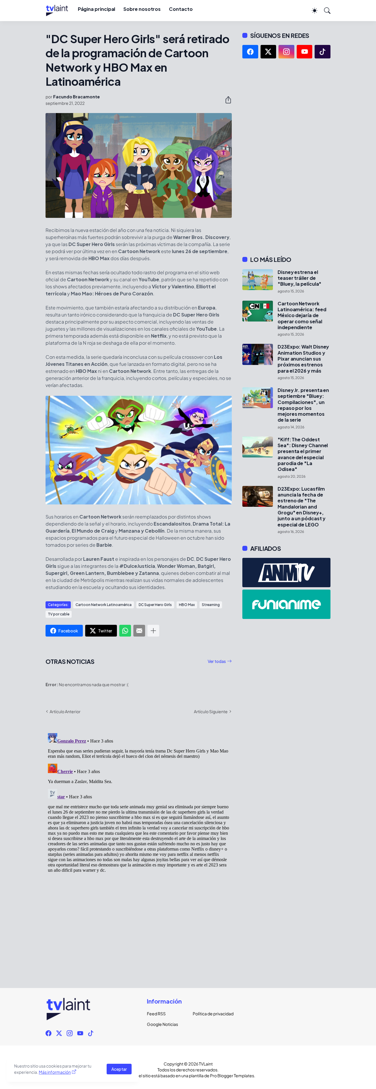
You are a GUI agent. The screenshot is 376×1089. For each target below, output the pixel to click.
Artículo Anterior (65, 711)
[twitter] (268, 51)
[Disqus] (139, 804)
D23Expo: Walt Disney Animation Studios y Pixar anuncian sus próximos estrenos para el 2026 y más (303, 358)
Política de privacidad (211, 1013)
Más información (55, 1072)
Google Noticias (162, 1024)
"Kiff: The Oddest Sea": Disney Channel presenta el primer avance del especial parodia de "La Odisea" (303, 454)
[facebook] (250, 51)
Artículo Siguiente (211, 711)
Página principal (96, 9)
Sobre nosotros (142, 9)
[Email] (139, 631)
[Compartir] (226, 100)
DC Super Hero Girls (155, 604)
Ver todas (217, 661)
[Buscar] (324, 10)
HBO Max (187, 604)
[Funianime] (286, 604)
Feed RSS (156, 1013)
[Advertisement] (286, 157)
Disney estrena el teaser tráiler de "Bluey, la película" (299, 278)
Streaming (211, 604)
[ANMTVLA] (286, 572)
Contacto (180, 9)
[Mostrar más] (153, 631)
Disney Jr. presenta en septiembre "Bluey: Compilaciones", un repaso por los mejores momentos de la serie (303, 405)
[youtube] (305, 51)
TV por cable (58, 614)
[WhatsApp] (125, 631)
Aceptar (119, 1069)
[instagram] (286, 51)
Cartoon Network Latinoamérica (103, 604)
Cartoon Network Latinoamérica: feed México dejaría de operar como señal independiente (302, 315)
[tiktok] (322, 51)
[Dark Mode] (312, 10)
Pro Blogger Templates (232, 1075)
